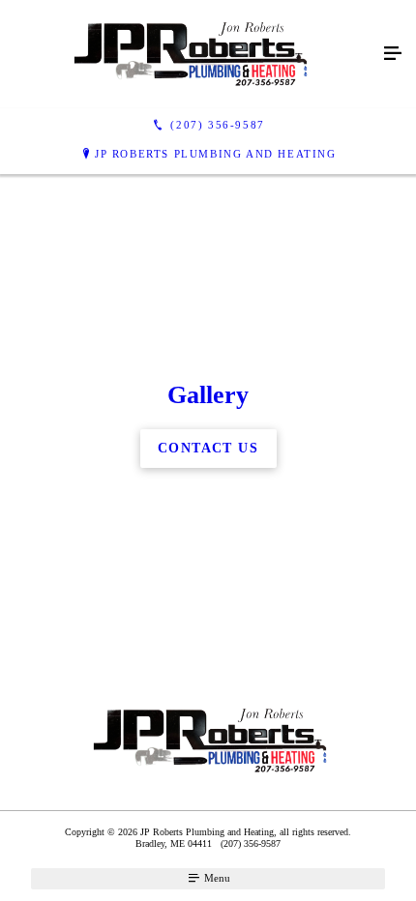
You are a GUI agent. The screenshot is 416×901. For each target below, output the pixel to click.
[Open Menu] (393, 54)
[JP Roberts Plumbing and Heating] (189, 54)
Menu (215, 878)
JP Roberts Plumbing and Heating (216, 154)
